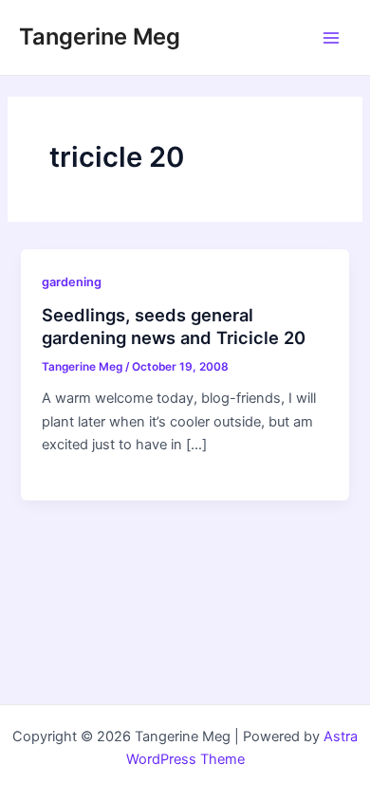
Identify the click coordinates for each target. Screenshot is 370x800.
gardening (72, 282)
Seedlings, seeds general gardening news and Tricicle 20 (173, 326)
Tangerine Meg (99, 36)
